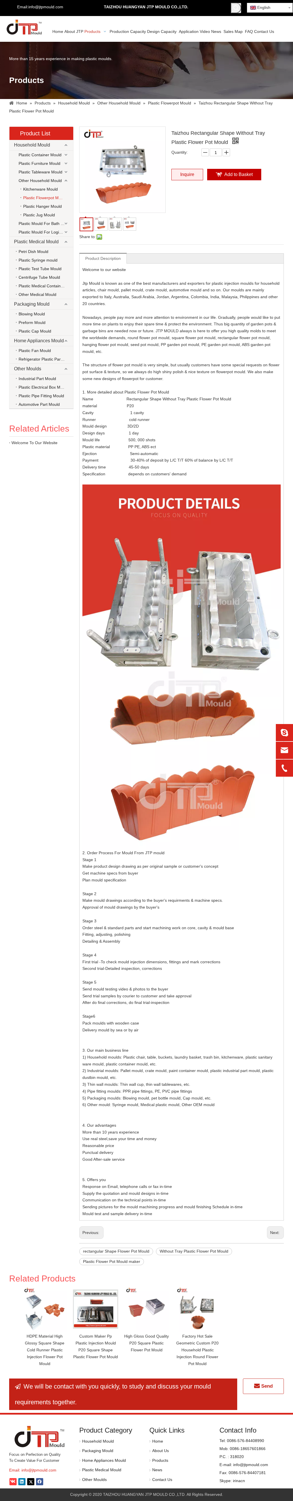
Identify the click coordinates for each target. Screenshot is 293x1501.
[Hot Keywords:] (236, 8)
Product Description (103, 258)
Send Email (265, 1388)
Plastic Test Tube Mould (40, 268)
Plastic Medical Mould (36, 241)
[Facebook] (39, 1481)
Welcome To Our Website (34, 442)
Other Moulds (27, 368)
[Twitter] (30, 1481)
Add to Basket (238, 174)
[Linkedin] (21, 1481)
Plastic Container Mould (40, 155)
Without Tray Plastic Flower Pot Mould (194, 1251)
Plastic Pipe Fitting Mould (41, 395)
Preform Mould (32, 322)
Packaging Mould (32, 304)
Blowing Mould (32, 314)
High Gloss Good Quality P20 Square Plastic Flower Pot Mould (146, 1343)
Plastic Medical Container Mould (46, 286)
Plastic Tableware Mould (40, 172)
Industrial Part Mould (37, 378)
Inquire (187, 174)
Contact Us (162, 1479)
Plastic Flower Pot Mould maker (111, 1261)
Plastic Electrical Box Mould (43, 387)
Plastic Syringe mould (38, 260)
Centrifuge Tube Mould (39, 277)
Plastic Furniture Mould (39, 163)
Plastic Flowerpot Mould (44, 197)
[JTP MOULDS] (40, 1436)
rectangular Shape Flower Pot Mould (116, 1251)
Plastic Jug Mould (39, 215)
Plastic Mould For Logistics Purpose (46, 232)
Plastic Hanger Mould (42, 206)
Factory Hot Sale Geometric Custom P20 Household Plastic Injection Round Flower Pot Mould (197, 1350)
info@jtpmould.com (38, 1470)
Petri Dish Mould (33, 251)
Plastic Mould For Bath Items (45, 223)
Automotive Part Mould (39, 404)
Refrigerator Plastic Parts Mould (46, 359)
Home (157, 1441)
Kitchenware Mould (40, 189)
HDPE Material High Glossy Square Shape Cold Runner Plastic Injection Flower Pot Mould (44, 1350)
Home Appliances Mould (39, 340)
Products (160, 1460)
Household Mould (32, 145)
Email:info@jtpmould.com (40, 7)
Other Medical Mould (37, 294)
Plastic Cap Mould (35, 331)
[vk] (13, 1481)
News (157, 1470)
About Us (160, 1450)
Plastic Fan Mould (35, 350)
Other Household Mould (40, 180)
